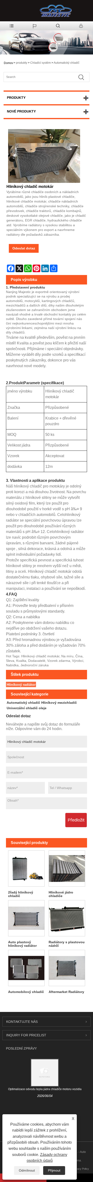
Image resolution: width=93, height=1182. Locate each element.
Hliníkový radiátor (21, 684)
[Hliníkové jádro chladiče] (66, 868)
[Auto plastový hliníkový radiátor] (26, 918)
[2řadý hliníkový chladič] (26, 868)
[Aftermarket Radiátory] (66, 968)
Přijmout (54, 1170)
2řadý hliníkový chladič (20, 894)
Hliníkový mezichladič (59, 702)
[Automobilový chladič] (26, 968)
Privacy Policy (80, 1168)
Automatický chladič (66, 62)
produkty (21, 62)
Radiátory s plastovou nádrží (67, 943)
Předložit (76, 820)
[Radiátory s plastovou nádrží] (66, 918)
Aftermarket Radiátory (66, 992)
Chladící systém (40, 62)
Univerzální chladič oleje (26, 708)
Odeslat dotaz (23, 248)
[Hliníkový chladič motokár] (44, 156)
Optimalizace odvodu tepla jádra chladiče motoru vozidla (45, 1089)
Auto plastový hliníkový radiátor (22, 943)
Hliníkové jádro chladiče (61, 894)
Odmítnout (27, 1170)
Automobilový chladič (26, 992)
